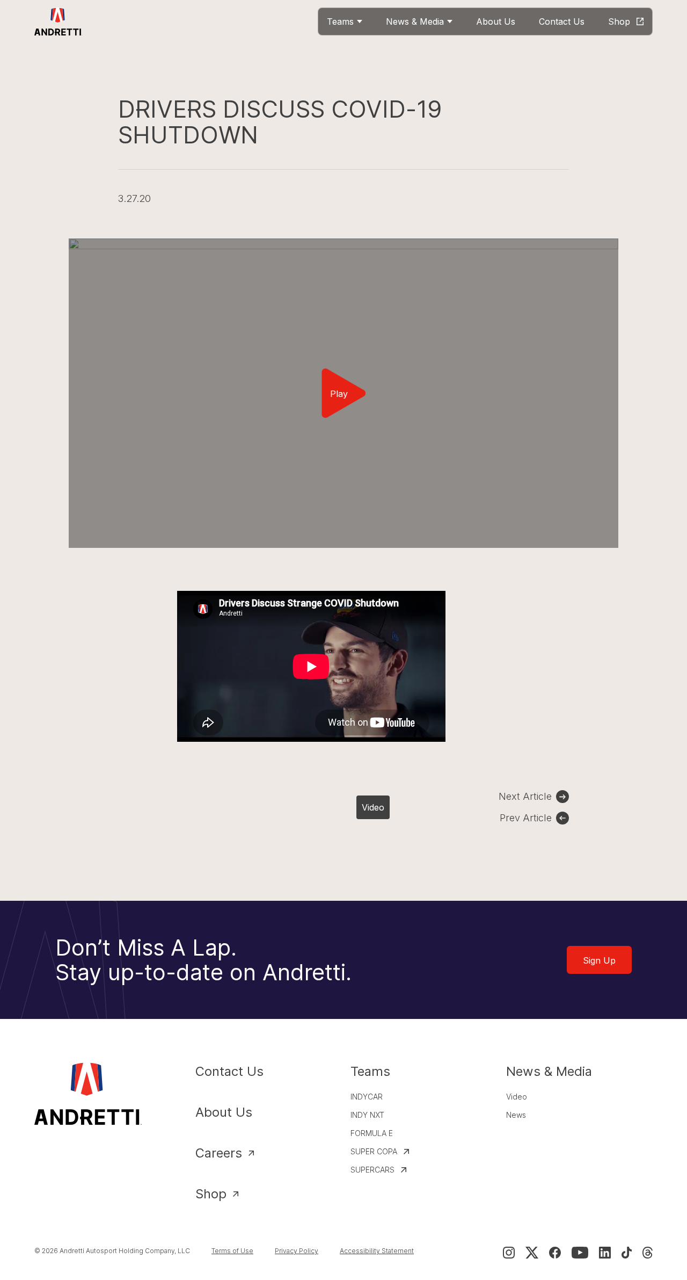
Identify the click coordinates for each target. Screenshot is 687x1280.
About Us (223, 1112)
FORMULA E (371, 1133)
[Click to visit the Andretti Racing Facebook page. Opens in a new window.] (555, 1253)
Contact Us (229, 1071)
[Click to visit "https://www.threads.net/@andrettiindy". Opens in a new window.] (647, 1253)
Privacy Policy (296, 1251)
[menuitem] (344, 21)
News (516, 1114)
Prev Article (526, 817)
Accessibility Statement (377, 1251)
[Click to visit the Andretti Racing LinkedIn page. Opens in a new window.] (605, 1253)
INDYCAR (366, 1096)
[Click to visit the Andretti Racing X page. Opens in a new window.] (531, 1253)
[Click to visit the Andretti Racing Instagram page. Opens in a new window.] (509, 1253)
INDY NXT (367, 1114)
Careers (218, 1153)
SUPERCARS (372, 1169)
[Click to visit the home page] (58, 21)
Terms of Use (232, 1251)
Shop (210, 1194)
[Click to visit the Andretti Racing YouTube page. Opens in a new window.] (580, 1253)
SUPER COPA (373, 1151)
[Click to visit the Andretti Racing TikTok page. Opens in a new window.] (627, 1253)
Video (373, 807)
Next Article (525, 796)
